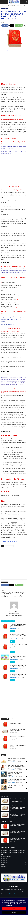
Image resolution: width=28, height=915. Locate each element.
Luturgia (5, 5)
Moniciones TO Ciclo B (9, 546)
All (12, 718)
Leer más (12, 631)
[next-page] (4, 683)
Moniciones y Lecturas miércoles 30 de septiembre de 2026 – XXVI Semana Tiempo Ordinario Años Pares (18, 800)
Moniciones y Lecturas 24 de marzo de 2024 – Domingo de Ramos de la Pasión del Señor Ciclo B (18, 656)
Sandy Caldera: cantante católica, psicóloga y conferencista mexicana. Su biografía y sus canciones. (16, 767)
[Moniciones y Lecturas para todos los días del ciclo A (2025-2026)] (5, 724)
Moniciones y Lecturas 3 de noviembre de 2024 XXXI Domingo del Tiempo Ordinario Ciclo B (7, 594)
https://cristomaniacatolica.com (14, 613)
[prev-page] (2, 683)
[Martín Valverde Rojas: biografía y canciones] (4, 787)
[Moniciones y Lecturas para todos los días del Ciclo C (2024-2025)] (5, 739)
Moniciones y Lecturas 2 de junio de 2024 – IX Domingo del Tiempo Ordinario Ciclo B (18, 646)
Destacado (17, 718)
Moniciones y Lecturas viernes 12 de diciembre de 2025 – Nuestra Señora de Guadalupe (18, 745)
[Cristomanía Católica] (2, 22)
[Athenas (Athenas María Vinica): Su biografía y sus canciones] (4, 781)
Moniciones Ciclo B (11, 5)
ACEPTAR (14, 908)
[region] (14, 906)
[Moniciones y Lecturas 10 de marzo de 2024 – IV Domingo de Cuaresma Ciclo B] (5, 676)
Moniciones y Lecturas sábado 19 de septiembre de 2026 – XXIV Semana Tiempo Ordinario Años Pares (17, 807)
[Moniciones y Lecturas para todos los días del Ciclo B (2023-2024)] (5, 731)
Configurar (14, 912)
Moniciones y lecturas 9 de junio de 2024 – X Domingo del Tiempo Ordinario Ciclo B (18, 636)
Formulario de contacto (12, 893)
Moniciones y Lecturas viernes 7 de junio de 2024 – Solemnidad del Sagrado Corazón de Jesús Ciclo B (18, 625)
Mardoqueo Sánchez (11, 776)
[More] (24, 25)
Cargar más (13, 751)
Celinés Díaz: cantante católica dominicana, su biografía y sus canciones (14, 774)
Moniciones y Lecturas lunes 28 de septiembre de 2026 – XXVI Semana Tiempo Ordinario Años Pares (17, 814)
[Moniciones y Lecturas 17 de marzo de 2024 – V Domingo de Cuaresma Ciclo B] (5, 667)
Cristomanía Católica (8, 22)
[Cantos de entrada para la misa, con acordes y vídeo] (4, 760)
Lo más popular (24, 718)
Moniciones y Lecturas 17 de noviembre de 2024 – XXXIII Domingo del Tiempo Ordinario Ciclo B (20, 594)
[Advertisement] (14, 67)
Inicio (2, 5)
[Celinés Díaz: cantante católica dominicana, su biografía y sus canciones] (4, 774)
